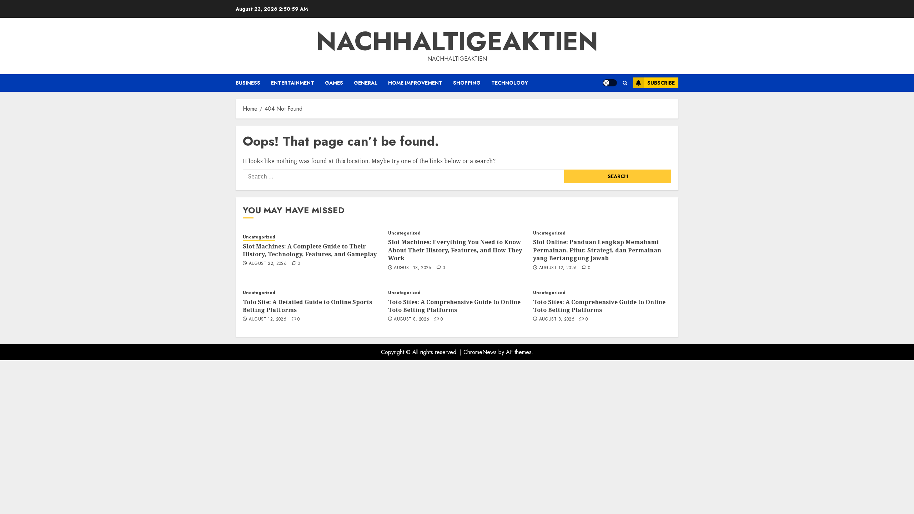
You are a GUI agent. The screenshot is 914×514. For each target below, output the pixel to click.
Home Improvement (415, 82)
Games (334, 82)
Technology (509, 82)
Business (248, 82)
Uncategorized (259, 237)
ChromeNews (480, 352)
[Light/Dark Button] (610, 82)
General (365, 82)
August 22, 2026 (268, 264)
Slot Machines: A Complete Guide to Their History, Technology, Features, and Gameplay (310, 250)
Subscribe (661, 82)
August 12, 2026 (558, 268)
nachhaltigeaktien (457, 41)
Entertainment (292, 82)
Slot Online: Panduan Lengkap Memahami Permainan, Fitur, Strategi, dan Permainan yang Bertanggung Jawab (597, 250)
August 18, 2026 (412, 268)
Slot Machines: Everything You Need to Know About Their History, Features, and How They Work (455, 250)
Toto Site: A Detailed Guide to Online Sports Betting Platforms (307, 306)
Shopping (467, 82)
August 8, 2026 (411, 319)
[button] (625, 83)
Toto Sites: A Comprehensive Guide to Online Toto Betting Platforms (454, 306)
